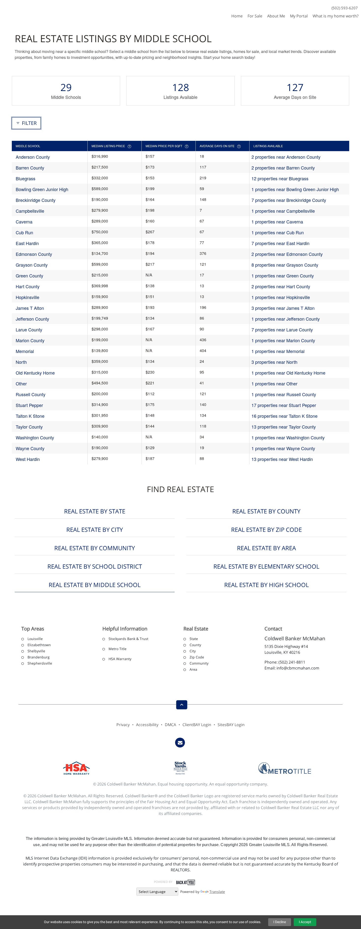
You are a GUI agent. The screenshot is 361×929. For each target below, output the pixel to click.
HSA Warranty (120, 658)
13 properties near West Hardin (282, 459)
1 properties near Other (274, 383)
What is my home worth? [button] (336, 16)
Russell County (30, 394)
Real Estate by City (94, 529)
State (194, 638)
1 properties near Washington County (288, 437)
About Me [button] (276, 16)
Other (21, 383)
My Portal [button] (299, 16)
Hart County (28, 286)
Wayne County (30, 448)
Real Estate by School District (94, 566)
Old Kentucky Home (35, 372)
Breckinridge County (36, 200)
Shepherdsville (40, 663)
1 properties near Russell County (283, 394)
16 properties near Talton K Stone (284, 416)
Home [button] (237, 16)
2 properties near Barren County (283, 167)
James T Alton (30, 308)
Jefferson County (32, 318)
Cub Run (24, 232)
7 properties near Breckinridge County (288, 200)
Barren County (30, 167)
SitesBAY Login (231, 724)
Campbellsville (30, 211)
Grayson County (32, 265)
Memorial (25, 351)
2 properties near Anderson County (285, 157)
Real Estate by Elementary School (266, 566)
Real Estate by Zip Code (266, 529)
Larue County (29, 329)
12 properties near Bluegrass (279, 178)
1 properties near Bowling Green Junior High (295, 189)
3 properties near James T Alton (283, 308)
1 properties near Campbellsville (283, 211)
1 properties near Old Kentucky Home (288, 372)
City (193, 651)
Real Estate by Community (94, 548)
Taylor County (29, 426)
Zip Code (197, 657)
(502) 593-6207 (345, 7)
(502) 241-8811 (291, 662)
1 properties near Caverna (277, 221)
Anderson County (33, 157)
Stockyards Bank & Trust (128, 638)
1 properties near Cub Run (277, 232)
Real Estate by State (94, 511)
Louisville (35, 638)
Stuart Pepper (29, 405)
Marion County (30, 340)
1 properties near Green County (282, 275)
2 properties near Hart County (280, 286)
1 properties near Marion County (283, 340)
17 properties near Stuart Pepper (283, 405)
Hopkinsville (27, 297)
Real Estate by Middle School (94, 585)
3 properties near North (274, 362)
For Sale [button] (255, 16)
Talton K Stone (30, 416)
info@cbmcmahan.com (298, 668)
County (195, 644)
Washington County (35, 437)
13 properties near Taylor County (283, 426)
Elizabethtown (39, 644)
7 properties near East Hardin (280, 243)
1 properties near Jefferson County (285, 318)
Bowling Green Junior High (42, 189)
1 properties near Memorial (278, 351)
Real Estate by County (266, 511)
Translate (217, 891)
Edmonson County (34, 254)
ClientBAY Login (196, 724)
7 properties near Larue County (282, 329)
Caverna (24, 221)
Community (199, 663)
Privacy (123, 724)
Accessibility (147, 724)
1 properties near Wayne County (283, 448)
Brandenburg (39, 657)
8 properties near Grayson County (284, 265)
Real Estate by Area (266, 548)
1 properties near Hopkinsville (280, 297)
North (21, 362)
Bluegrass (25, 178)
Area (193, 669)
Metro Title (117, 648)
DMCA (170, 724)
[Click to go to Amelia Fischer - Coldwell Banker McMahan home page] (17, 10)
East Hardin (27, 243)
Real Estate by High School (266, 585)
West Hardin (28, 459)
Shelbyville (36, 651)
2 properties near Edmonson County (287, 254)
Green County (29, 275)
